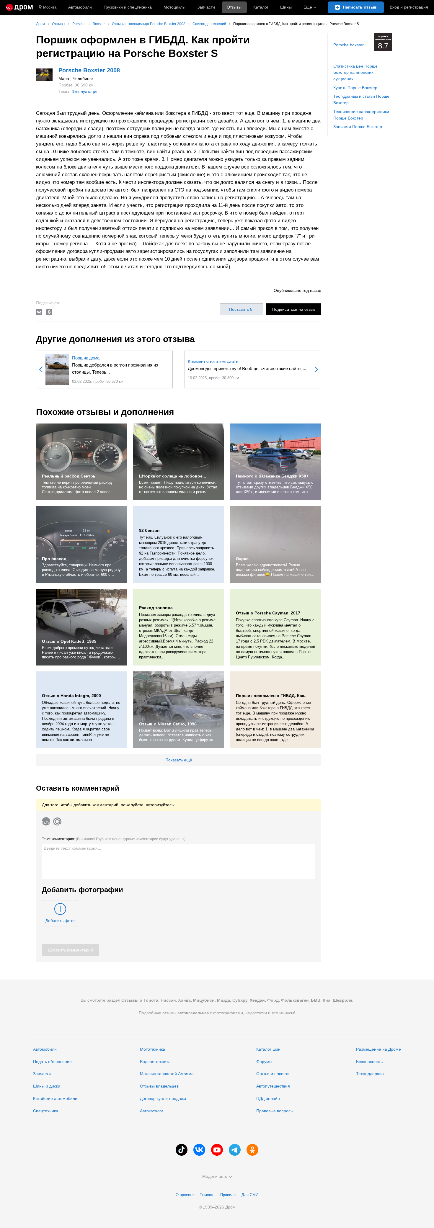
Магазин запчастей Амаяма (167, 1073)
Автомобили (80, 7)
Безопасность (369, 1061)
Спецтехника (45, 1110)
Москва (49, 7)
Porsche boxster (348, 44)
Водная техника (155, 1061)
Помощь (207, 1195)
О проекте (185, 1195)
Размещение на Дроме (378, 1049)
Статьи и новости (273, 1073)
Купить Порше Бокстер (355, 87)
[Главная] (19, 7)
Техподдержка (370, 1073)
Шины (286, 7)
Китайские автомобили (55, 1098)
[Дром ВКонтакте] (199, 1150)
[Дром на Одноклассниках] (252, 1150)
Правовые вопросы (274, 1110)
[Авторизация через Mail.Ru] (57, 821)
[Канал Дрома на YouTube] (217, 1150)
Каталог (260, 7)
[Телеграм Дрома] (235, 1150)
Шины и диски (46, 1086)
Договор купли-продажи (163, 1098)
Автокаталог (151, 1110)
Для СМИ (250, 1195)
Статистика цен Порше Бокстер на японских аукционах (355, 72)
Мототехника (152, 1049)
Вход (409, 7)
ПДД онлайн (268, 1098)
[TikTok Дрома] (181, 1150)
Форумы (264, 1061)
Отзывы (234, 7)
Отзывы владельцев (159, 1086)
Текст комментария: (113, 839)
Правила (228, 1195)
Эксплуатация (85, 91)
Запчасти (206, 7)
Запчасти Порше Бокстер (357, 126)
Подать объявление (52, 1061)
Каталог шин (268, 1049)
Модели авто (214, 1176)
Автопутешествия (273, 1086)
